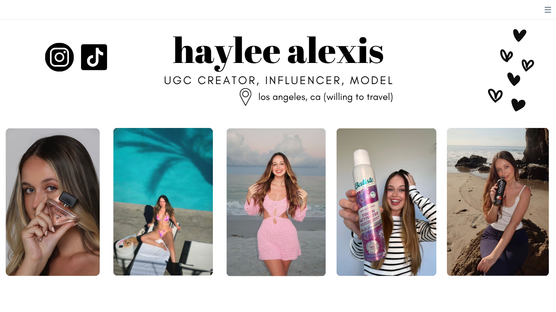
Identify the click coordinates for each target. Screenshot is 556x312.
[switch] (548, 10)
